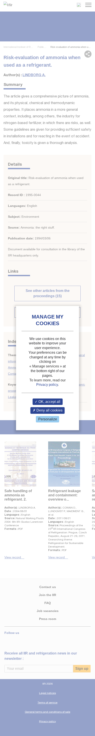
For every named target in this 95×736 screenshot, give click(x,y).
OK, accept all (49, 402)
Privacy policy (47, 385)
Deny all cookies (49, 410)
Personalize (47, 419)
